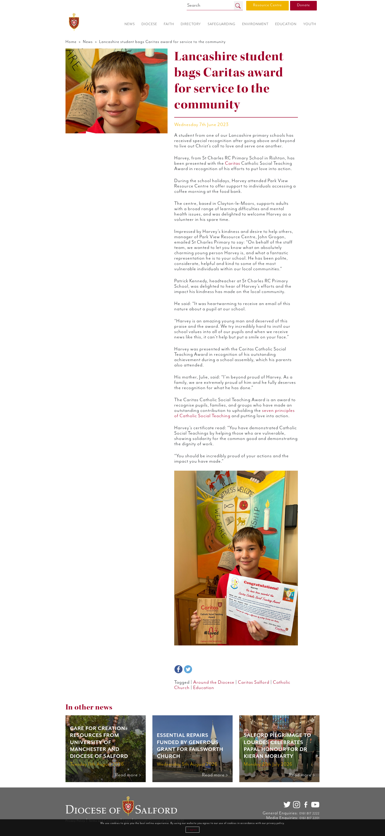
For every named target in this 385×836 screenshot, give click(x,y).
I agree (192, 829)
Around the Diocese (213, 682)
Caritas (232, 163)
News (88, 41)
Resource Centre (267, 5)
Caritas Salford (253, 682)
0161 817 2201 (309, 818)
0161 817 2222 (309, 813)
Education (203, 687)
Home (71, 41)
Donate (303, 5)
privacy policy (275, 823)
